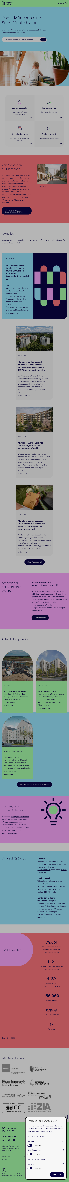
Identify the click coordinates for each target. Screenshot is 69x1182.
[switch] (29, 1145)
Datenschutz (49, 1131)
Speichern (57, 1175)
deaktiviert (38, 1145)
